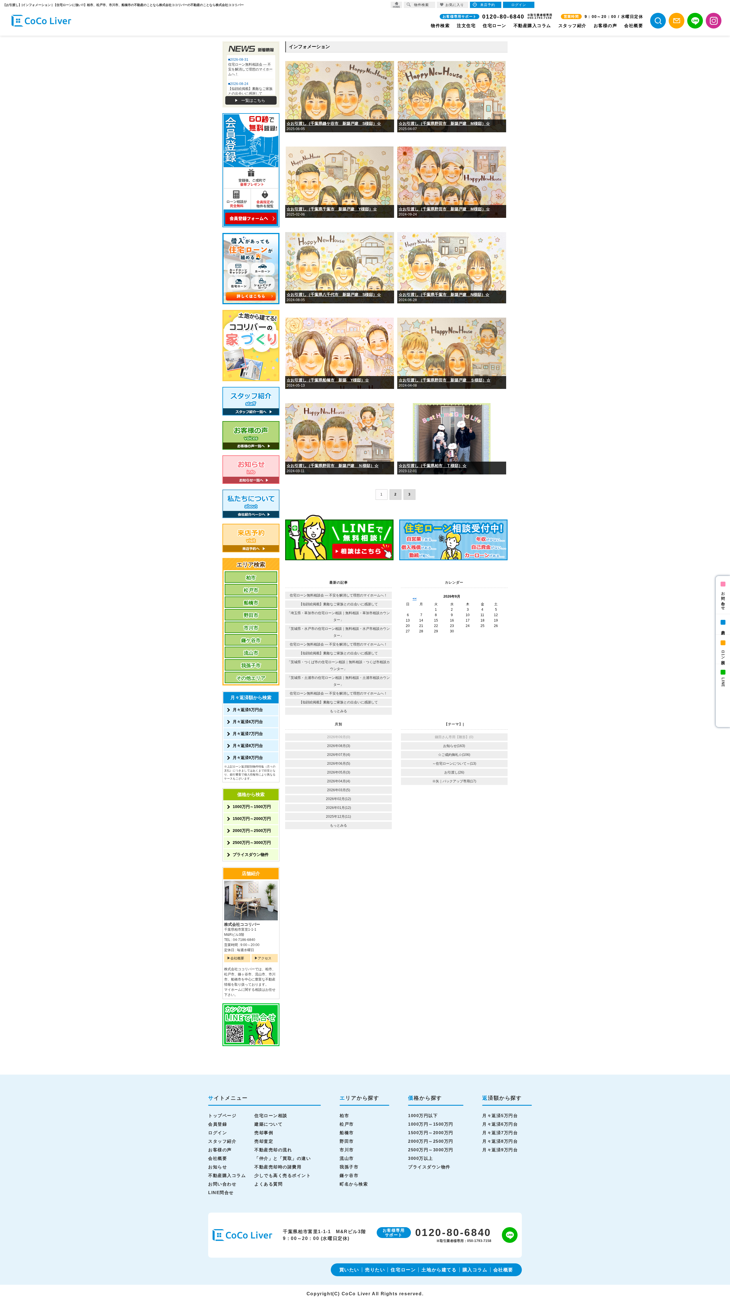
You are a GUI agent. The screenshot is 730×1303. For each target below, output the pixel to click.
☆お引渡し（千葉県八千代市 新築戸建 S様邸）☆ (334, 294)
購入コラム (475, 1269)
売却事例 (263, 1132)
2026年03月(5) (338, 790)
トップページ (222, 1115)
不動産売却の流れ (273, 1149)
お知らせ (217, 1166)
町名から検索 (354, 1184)
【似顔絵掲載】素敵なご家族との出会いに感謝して (338, 604)
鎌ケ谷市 (251, 640)
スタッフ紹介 (572, 25)
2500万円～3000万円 (252, 842)
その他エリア (250, 678)
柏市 (251, 578)
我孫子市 (251, 665)
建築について (268, 1124)
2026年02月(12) (338, 799)
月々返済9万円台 (248, 757)
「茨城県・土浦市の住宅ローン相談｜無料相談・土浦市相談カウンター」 (338, 681)
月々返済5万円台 (248, 709)
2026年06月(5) (338, 764)
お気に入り (454, 5)
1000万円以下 (423, 1115)
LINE (723, 682)
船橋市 (251, 603)
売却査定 (263, 1141)
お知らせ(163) (454, 746)
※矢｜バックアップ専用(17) (454, 781)
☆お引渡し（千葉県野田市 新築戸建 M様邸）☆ (444, 123)
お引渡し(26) (454, 772)
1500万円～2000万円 (252, 818)
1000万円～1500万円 (252, 806)
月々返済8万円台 (248, 745)
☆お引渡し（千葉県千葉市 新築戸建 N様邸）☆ (444, 294)
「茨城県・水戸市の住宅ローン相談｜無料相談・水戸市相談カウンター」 (338, 632)
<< (415, 599)
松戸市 (251, 590)
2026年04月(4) (338, 781)
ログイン (217, 1132)
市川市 (251, 628)
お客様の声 (605, 25)
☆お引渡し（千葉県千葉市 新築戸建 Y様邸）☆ (332, 209)
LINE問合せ (221, 1192)
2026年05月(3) (338, 772)
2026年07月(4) (338, 755)
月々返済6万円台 (248, 721)
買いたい (349, 1269)
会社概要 (633, 25)
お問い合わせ (723, 598)
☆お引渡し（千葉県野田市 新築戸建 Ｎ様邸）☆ (332, 465)
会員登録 (217, 1124)
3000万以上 (420, 1158)
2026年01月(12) (338, 808)
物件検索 (440, 25)
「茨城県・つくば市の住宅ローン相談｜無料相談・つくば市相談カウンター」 (338, 665)
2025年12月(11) (338, 817)
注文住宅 (466, 25)
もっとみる (338, 711)
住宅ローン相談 (270, 1115)
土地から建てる (439, 1269)
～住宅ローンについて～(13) (454, 764)
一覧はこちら (253, 100)
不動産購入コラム (532, 25)
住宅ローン (494, 25)
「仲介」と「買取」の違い (282, 1158)
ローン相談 (723, 653)
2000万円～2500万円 (252, 830)
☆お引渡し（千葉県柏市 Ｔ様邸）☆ (433, 465)
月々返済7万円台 (248, 733)
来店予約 (723, 628)
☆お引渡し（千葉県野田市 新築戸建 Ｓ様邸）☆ (444, 380)
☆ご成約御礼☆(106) (454, 755)
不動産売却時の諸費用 (277, 1166)
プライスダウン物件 (251, 854)
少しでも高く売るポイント (282, 1175)
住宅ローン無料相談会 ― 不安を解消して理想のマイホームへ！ (338, 595)
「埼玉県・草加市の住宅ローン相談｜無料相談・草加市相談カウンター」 (338, 616)
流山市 (251, 653)
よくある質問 (268, 1184)
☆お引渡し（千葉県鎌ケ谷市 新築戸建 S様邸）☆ (334, 123)
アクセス (264, 958)
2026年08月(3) (338, 746)
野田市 (251, 615)
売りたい (375, 1269)
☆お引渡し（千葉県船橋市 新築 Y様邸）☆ (328, 380)
